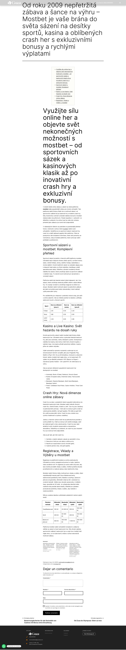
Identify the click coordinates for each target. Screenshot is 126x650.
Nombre (45, 589)
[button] (4, 646)
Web (44, 598)
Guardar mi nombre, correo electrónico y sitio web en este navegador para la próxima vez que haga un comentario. (64, 607)
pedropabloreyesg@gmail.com (66, 562)
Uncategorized (57, 564)
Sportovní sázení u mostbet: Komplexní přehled (62, 87)
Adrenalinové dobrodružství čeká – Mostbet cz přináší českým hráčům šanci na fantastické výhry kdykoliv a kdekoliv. (49, 546)
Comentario (47, 578)
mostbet (65, 229)
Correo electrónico (70, 589)
